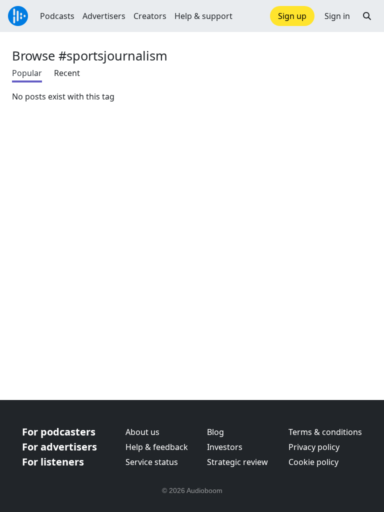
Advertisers (104, 16)
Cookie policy (313, 462)
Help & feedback (157, 447)
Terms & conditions (325, 432)
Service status (152, 462)
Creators (150, 16)
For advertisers (59, 447)
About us (143, 432)
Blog (215, 432)
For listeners (53, 461)
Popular (27, 73)
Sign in (337, 16)
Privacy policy (314, 447)
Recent (67, 73)
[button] (367, 16)
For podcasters (59, 431)
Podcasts (57, 16)
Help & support (203, 16)
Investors (224, 447)
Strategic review (237, 462)
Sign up (292, 16)
